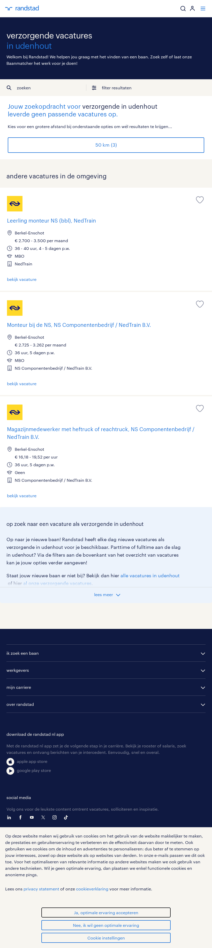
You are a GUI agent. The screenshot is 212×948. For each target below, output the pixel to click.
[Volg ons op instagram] (56, 817)
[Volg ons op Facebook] (22, 817)
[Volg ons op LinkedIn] (10, 817)
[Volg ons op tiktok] (67, 817)
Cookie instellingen (106, 937)
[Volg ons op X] (44, 817)
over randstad (20, 704)
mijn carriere (18, 687)
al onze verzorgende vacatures (57, 583)
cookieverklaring (92, 888)
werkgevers (17, 670)
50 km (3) (106, 145)
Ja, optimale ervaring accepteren (106, 912)
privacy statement (41, 888)
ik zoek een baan (22, 653)
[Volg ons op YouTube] (33, 817)
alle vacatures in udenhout (150, 575)
